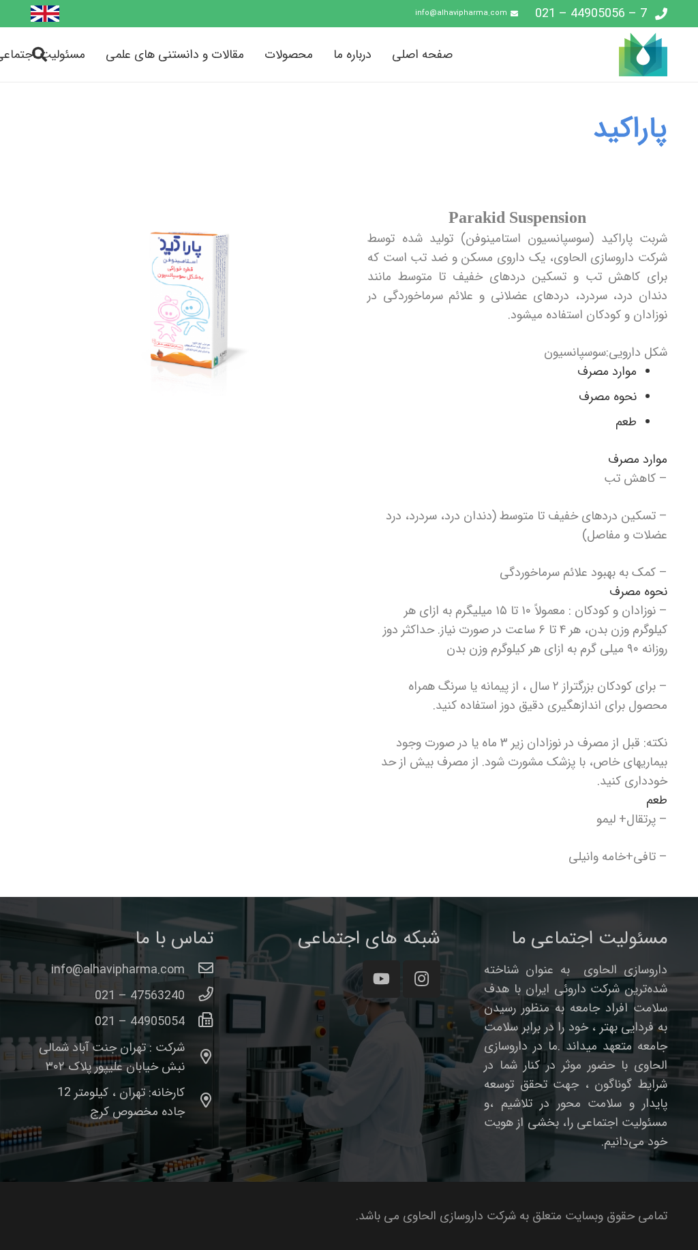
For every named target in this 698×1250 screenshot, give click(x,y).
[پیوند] (45, 13)
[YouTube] (381, 979)
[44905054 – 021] (199, 1021)
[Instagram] (421, 979)
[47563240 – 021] (199, 995)
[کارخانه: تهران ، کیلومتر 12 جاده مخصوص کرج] (199, 1102)
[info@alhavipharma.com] (199, 969)
